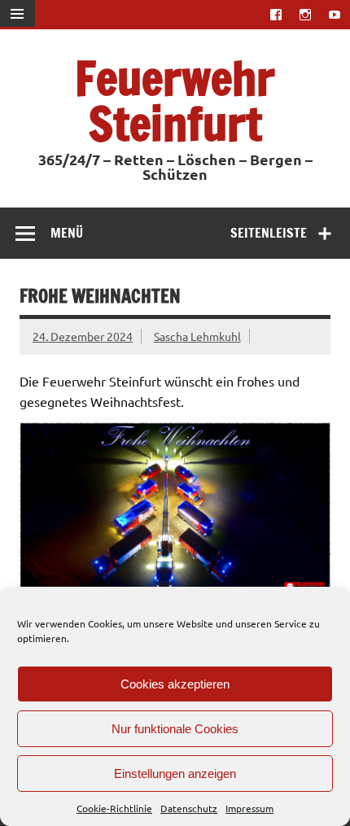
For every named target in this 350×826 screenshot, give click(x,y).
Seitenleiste (268, 233)
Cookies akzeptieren (175, 684)
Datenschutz (188, 808)
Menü (66, 233)
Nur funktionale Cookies (175, 729)
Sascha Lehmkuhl (197, 336)
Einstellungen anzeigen (175, 773)
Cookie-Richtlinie (114, 808)
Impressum (249, 808)
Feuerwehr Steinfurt (175, 100)
